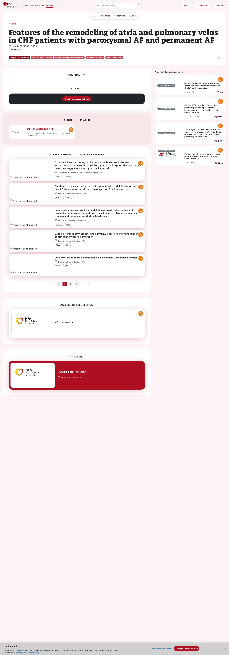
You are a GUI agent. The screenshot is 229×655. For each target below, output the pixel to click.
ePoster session (64, 322)
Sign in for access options (77, 99)
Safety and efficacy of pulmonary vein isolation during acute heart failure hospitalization (202, 156)
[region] (114, 649)
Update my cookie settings (162, 649)
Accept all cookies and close (187, 649)
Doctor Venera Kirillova (40, 128)
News (186, 5)
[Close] (225, 648)
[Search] (138, 6)
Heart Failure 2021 (73, 372)
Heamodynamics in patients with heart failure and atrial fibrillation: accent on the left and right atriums (202, 85)
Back (14, 23)
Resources (105, 15)
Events (132, 15)
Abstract (59, 176)
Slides (68, 176)
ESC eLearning (37, 5)
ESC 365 (49, 5)
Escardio (25, 5)
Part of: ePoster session (42, 57)
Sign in (220, 5)
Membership (202, 5)
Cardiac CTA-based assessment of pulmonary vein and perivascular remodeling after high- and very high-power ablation (202, 108)
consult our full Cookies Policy (27, 652)
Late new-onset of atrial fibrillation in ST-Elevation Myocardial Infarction (96, 257)
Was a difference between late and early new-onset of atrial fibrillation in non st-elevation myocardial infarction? (99, 235)
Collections (119, 15)
